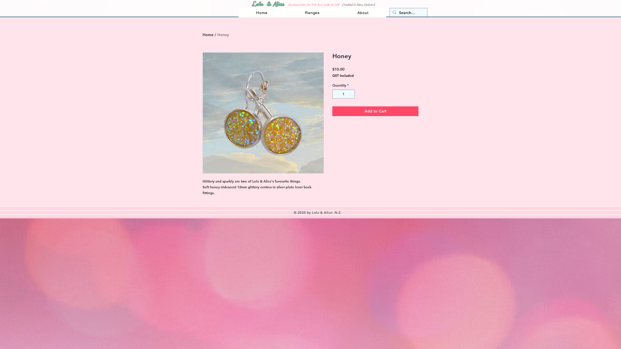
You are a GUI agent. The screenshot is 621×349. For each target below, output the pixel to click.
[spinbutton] (343, 94)
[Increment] (351, 94)
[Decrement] (336, 94)
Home (208, 34)
